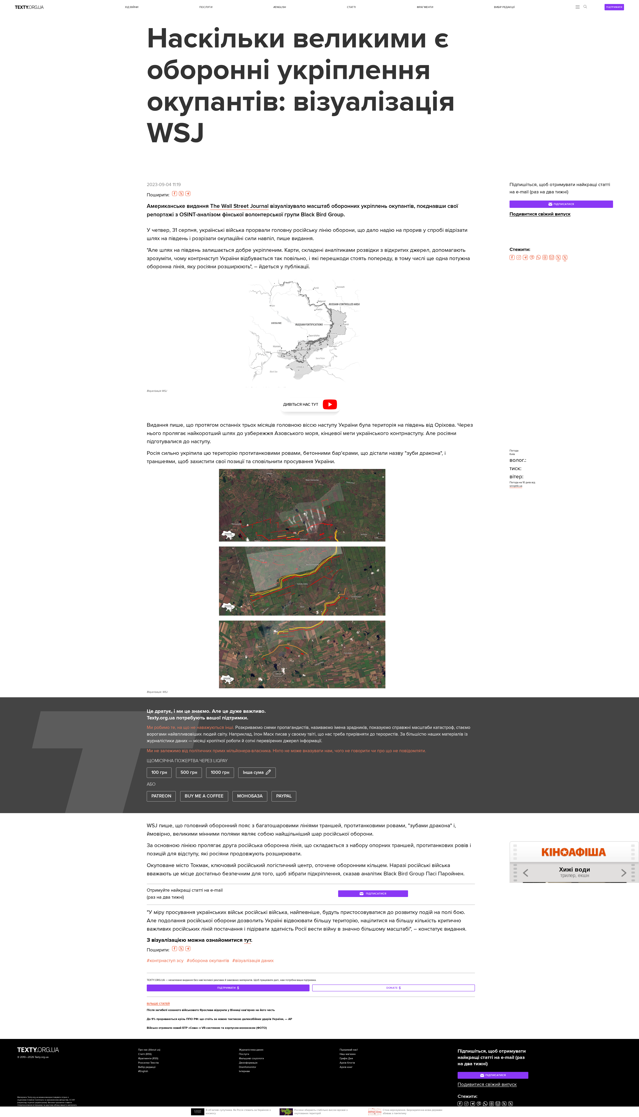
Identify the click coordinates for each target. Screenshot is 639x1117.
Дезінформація (248, 1062)
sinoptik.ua (516, 486)
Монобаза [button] (250, 796)
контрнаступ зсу (167, 960)
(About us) (154, 1049)
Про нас (143, 1049)
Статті (141, 1054)
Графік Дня (346, 1058)
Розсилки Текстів (148, 1062)
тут (247, 940)
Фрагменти (145, 1058)
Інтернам (244, 1071)
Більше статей (158, 1003)
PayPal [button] (284, 796)
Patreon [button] (161, 796)
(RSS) (149, 1054)
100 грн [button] (159, 772)
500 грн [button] (189, 772)
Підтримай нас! (349, 1049)
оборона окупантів (209, 960)
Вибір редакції (147, 1067)
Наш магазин (348, 1054)
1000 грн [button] (220, 772)
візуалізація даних (254, 960)
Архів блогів (347, 1062)
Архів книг (346, 1067)
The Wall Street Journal (239, 206)
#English (143, 1071)
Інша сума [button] (253, 772)
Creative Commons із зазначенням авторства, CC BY (51, 1100)
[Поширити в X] (181, 193)
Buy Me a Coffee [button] (204, 796)
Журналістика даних (251, 1049)
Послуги (244, 1054)
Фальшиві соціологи (251, 1058)
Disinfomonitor (247, 1067)
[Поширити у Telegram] (187, 193)
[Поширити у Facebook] (174, 193)
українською (40, 1102)
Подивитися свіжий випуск (540, 214)
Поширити (158, 195)
